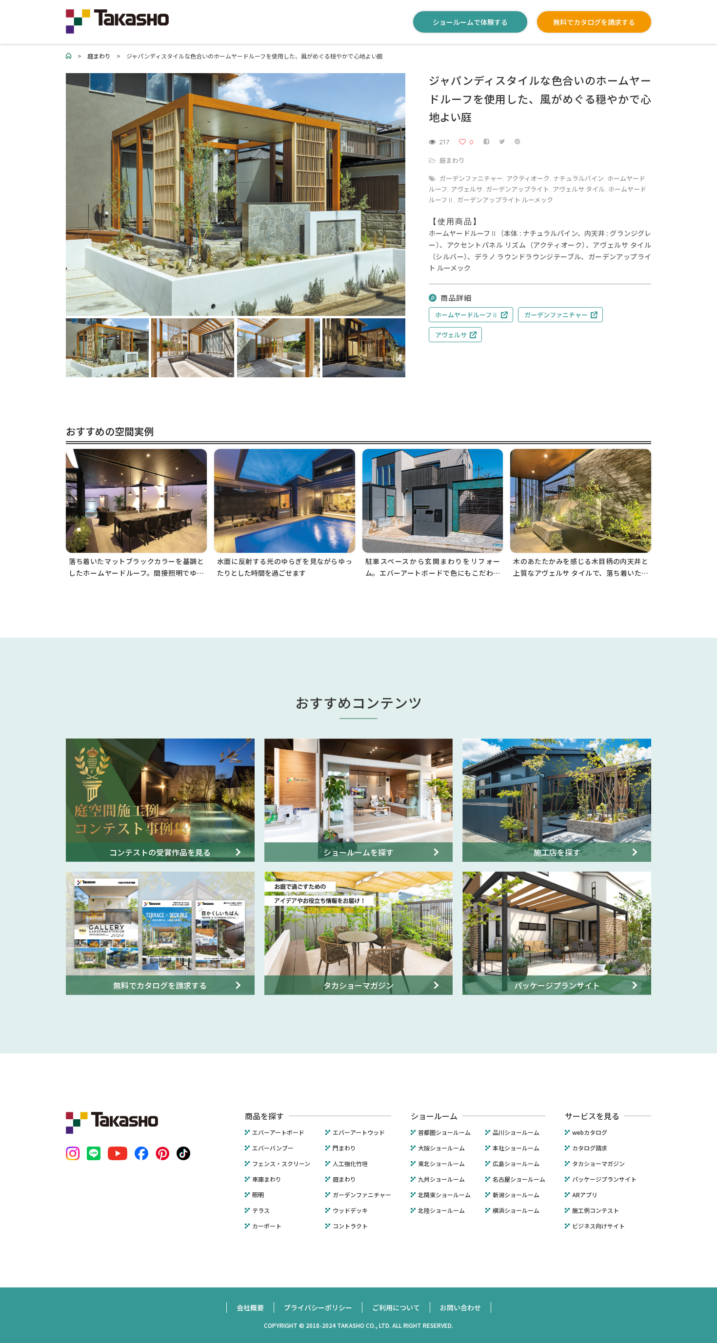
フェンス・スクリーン (281, 1164)
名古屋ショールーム (519, 1179)
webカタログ (589, 1132)
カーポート (266, 1226)
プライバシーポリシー (318, 1307)
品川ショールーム (516, 1132)
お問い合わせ (460, 1307)
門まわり (344, 1148)
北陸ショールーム (441, 1210)
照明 (258, 1195)
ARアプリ (585, 1195)
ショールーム (434, 1116)
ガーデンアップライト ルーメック (505, 199)
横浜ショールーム (516, 1210)
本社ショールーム (516, 1148)
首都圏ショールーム (444, 1132)
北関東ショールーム (444, 1195)
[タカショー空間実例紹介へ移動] (69, 56)
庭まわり (452, 160)
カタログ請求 (589, 1148)
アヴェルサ (466, 189)
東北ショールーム (441, 1164)
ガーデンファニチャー (471, 178)
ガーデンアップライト (517, 189)
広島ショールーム (516, 1164)
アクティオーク (528, 178)
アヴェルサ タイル (579, 189)
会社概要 (250, 1307)
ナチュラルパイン (578, 178)
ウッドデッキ (350, 1210)
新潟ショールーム (516, 1195)
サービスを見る (592, 1116)
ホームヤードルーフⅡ (466, 314)
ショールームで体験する (470, 22)
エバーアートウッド (359, 1132)
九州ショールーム (441, 1179)
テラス (261, 1210)
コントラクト (350, 1226)
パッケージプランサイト (604, 1179)
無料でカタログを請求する (594, 22)
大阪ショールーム (441, 1148)
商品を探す (264, 1116)
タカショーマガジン (598, 1164)
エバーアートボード (278, 1132)
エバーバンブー (273, 1148)
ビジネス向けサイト (598, 1226)
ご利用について (396, 1307)
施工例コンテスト (595, 1210)
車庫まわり (266, 1179)
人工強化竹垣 (350, 1164)
